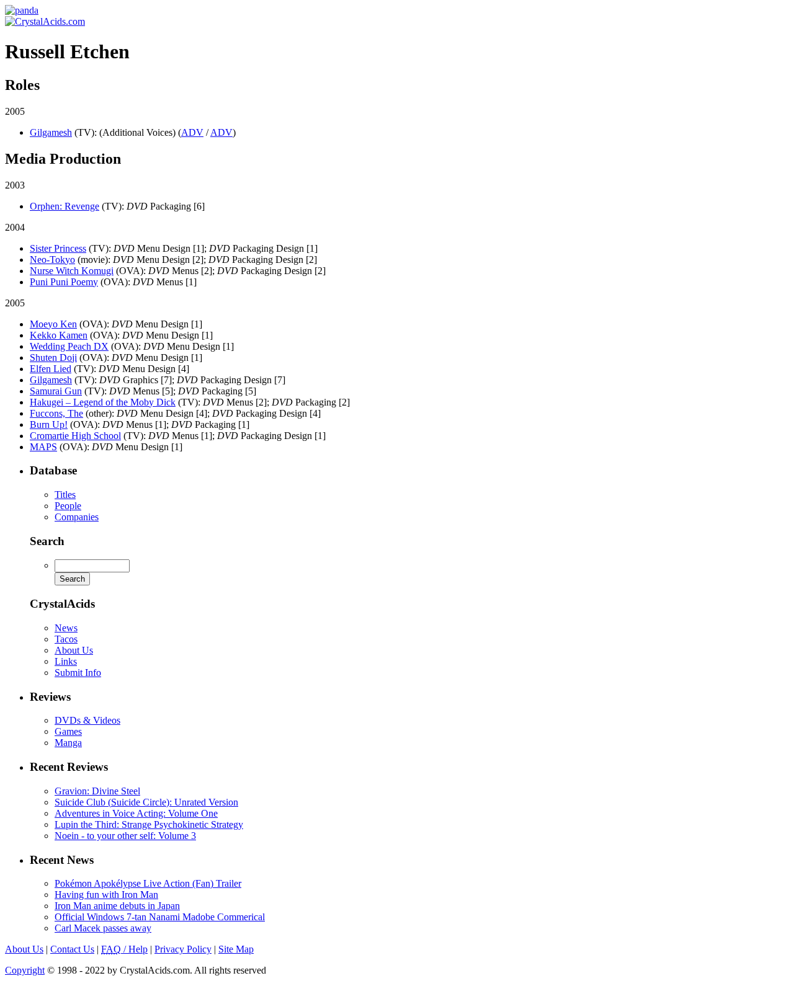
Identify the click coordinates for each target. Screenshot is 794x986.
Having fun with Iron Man (106, 894)
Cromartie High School (75, 435)
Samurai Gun (56, 391)
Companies (77, 517)
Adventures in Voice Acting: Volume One (136, 813)
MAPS (43, 447)
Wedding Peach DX (69, 346)
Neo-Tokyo (52, 259)
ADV (192, 132)
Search (47, 541)
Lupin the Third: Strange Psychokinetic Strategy (149, 824)
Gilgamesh (51, 132)
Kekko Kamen (58, 335)
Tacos (66, 639)
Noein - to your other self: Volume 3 (125, 835)
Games (68, 731)
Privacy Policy (183, 949)
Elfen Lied (50, 368)
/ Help (124, 949)
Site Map (236, 949)
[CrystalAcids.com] (21, 10)
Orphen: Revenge (64, 206)
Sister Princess (58, 248)
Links (66, 661)
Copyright (25, 970)
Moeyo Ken (53, 324)
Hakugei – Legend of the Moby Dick (103, 402)
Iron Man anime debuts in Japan (117, 905)
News (66, 628)
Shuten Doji (53, 357)
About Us (74, 650)
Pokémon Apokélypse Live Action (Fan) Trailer (148, 883)
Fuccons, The (56, 413)
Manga (68, 742)
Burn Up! (49, 424)
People (68, 505)
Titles (65, 494)
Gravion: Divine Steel (97, 791)
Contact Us (72, 949)
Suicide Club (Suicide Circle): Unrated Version (146, 802)
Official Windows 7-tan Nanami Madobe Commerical (160, 917)
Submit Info (78, 672)
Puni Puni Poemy (64, 282)
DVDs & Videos (87, 720)
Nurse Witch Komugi (72, 270)
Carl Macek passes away (103, 928)
